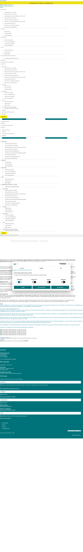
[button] (40, 382)
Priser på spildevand (8, 45)
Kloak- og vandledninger (9, 41)
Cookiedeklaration (6, 428)
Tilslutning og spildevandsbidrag (11, 58)
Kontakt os (3, 64)
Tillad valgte (41, 287)
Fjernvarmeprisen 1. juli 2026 (10, 12)
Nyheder (3, 60)
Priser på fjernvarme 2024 (9, 23)
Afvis (22, 287)
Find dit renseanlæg (8, 40)
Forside (1, 235)
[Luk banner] (68, 263)
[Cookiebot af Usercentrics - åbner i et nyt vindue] (60, 264)
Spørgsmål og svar (5, 121)
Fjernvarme (3, 9)
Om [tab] (61, 268)
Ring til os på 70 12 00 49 (5, 397)
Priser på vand (7, 52)
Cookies (3, 424)
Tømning (3, 29)
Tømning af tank (4, 400)
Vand (2, 47)
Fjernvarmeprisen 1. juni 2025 (10, 18)
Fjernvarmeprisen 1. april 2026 (10, 14)
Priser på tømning (8, 35)
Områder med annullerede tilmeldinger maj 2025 (14, 21)
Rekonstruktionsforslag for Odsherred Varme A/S (14, 16)
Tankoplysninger (7, 33)
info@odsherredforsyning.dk (9, 359)
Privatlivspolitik (5, 423)
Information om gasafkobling (10, 27)
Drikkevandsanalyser (8, 50)
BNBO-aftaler (7, 53)
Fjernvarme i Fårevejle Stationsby (11, 19)
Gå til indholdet (3, 0)
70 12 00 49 (9, 365)
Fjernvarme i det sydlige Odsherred (11, 25)
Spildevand (3, 37)
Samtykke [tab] (22, 268)
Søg (25, 119)
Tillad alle (60, 287)
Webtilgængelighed (76, 435)
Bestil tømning (7, 31)
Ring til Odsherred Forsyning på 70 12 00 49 (9, 388)
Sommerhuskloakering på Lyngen (8, 55)
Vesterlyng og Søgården (9, 43)
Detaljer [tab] (41, 268)
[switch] (34, 282)
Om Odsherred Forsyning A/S (7, 62)
